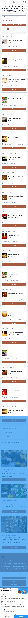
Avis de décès (8, 442)
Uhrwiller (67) (7, 163)
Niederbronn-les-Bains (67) (10, 319)
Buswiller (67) (7, 46)
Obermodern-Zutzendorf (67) (11, 300)
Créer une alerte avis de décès (15, 24)
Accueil (2, 442)
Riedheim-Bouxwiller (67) (10, 105)
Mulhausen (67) (7, 397)
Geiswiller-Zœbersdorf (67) (10, 144)
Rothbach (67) (7, 66)
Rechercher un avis (7, 20)
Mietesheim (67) (7, 202)
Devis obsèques (14, 578)
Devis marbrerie (14, 584)
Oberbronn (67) (7, 261)
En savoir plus (14, 479)
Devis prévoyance (14, 581)
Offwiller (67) (7, 358)
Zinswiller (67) (7, 85)
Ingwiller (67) (14, 46)
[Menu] (2, 2)
